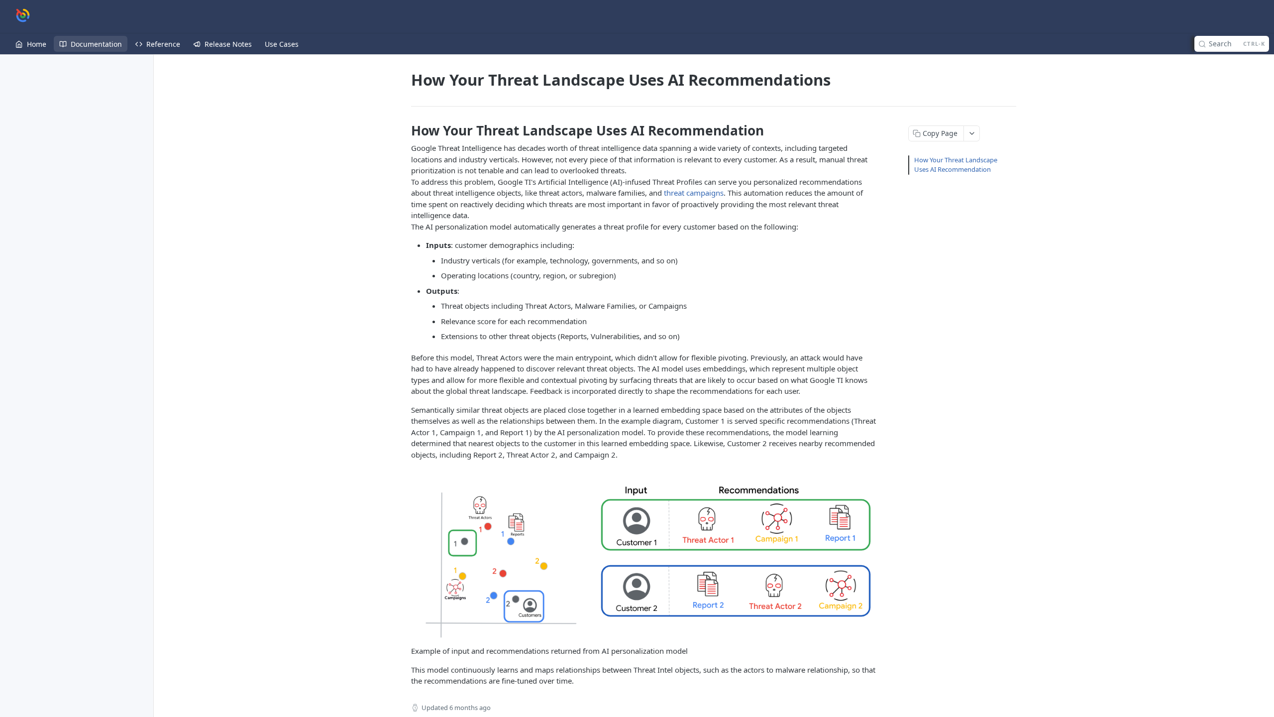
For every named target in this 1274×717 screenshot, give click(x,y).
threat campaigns (694, 193)
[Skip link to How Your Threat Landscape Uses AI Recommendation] (404, 130)
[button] (644, 556)
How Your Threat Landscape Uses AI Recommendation (955, 164)
